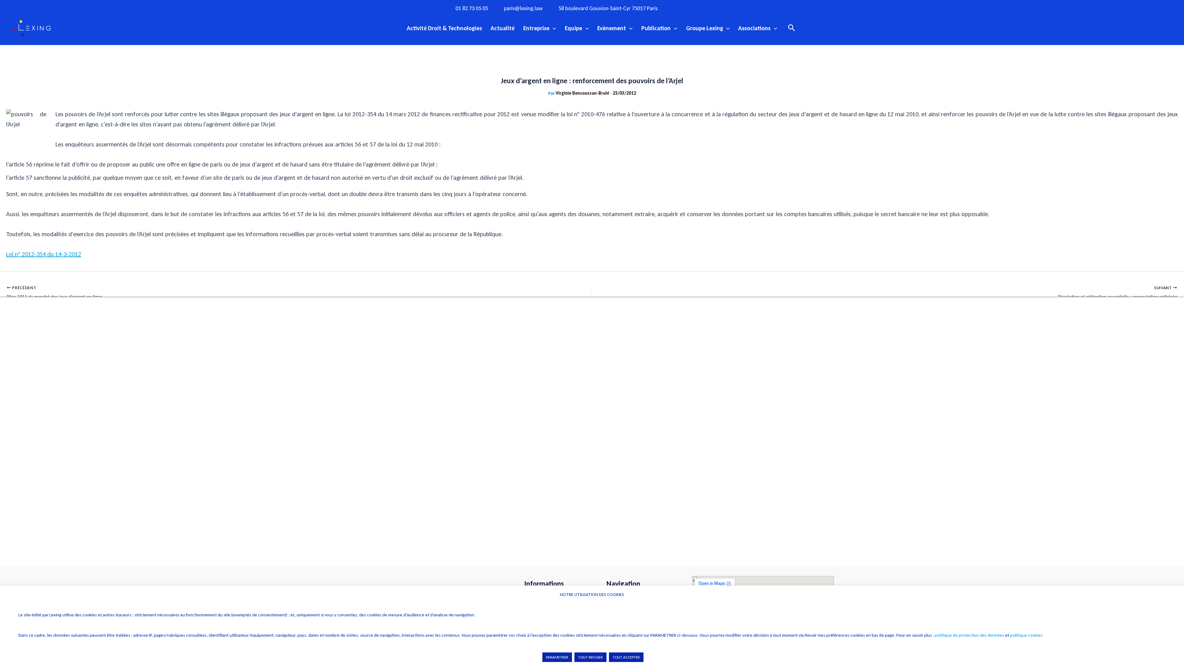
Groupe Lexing (704, 28)
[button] (552, 28)
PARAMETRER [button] (557, 657)
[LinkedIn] (733, 8)
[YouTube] (721, 8)
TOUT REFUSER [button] (590, 657)
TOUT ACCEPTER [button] (626, 657)
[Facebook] (683, 8)
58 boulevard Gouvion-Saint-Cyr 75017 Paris (608, 8)
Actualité (503, 28)
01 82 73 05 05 (471, 8)
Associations (754, 28)
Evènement (611, 28)
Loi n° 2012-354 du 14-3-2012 (43, 254)
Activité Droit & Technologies (444, 28)
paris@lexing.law (523, 8)
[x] (708, 8)
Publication (656, 28)
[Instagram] (695, 8)
